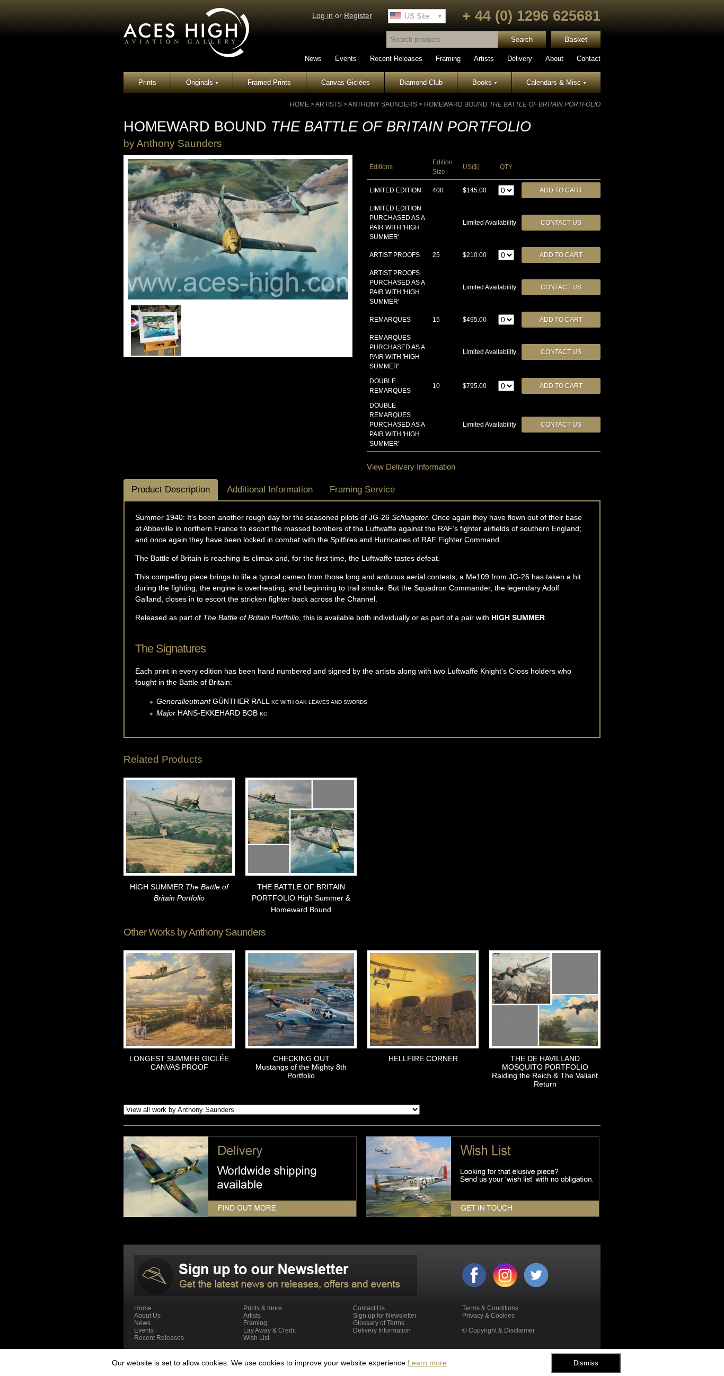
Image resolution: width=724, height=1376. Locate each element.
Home (299, 104)
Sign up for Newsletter (385, 1315)
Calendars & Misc (556, 82)
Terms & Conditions (490, 1308)
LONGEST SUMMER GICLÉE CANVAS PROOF (179, 1062)
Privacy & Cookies (488, 1315)
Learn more (427, 1363)
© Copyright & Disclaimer (498, 1330)
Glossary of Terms (378, 1323)
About (554, 59)
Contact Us (561, 222)
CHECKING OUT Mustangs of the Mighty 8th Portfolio (301, 1067)
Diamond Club (421, 82)
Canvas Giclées (345, 82)
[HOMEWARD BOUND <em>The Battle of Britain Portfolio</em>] (238, 297)
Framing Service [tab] (362, 489)
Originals (202, 82)
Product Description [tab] (170, 489)
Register (358, 16)
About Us (147, 1315)
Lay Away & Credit (269, 1330)
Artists (484, 59)
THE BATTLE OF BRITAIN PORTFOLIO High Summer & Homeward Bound (301, 898)
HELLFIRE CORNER (423, 1058)
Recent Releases (396, 59)
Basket (575, 39)
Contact (589, 59)
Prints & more (262, 1308)
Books (484, 82)
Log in (322, 16)
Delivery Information (382, 1330)
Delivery (519, 59)
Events (346, 59)
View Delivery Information (411, 466)
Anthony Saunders (382, 104)
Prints (147, 82)
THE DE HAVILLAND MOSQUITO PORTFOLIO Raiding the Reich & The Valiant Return (545, 1071)
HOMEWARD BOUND (512, 104)
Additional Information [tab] (270, 489)
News (313, 59)
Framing (448, 59)
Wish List (256, 1338)
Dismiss (585, 1363)
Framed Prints (269, 82)
